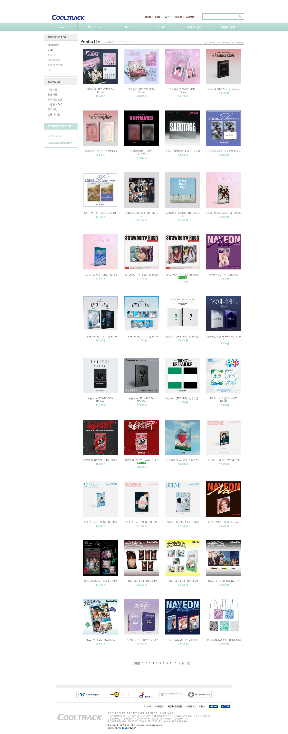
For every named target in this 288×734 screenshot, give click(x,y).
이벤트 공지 (194, 27)
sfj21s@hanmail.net (140, 718)
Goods (161, 27)
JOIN (157, 17)
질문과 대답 (54, 114)
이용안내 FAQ (55, 104)
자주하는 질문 (55, 99)
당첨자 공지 (227, 27)
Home (61, 27)
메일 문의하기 (55, 136)
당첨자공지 (54, 94)
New (128, 27)
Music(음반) (54, 45)
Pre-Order (94, 27)
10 (175, 663)
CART (167, 17)
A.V (50, 69)
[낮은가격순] (223, 42)
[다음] (181, 663)
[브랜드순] (210, 42)
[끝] (188, 663)
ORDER (178, 17)
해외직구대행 (55, 65)
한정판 (51, 55)
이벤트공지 (54, 89)
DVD (50, 50)
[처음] (137, 663)
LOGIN (147, 17)
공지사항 (52, 109)
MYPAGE (190, 17)
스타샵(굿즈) (54, 59)
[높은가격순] (237, 42)
